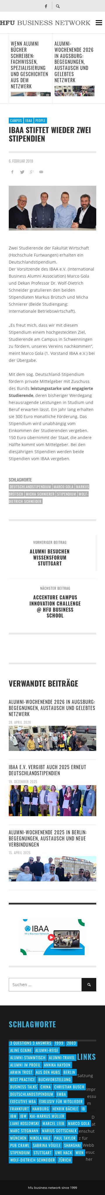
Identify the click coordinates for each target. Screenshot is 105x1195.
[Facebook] (45, 6)
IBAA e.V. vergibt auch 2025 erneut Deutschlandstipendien (47, 770)
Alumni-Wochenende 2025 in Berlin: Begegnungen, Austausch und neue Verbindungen (48, 838)
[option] (30, 68)
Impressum (91, 1096)
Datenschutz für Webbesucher (87, 1138)
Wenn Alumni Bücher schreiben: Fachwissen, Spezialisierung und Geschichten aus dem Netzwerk (29, 65)
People (41, 120)
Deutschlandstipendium (30, 486)
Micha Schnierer (40, 493)
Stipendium (66, 493)
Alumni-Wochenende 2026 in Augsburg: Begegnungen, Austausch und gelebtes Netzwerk (74, 62)
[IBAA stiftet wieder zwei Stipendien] (52, 208)
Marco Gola (64, 486)
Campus (16, 120)
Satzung (85, 1075)
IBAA (28, 120)
